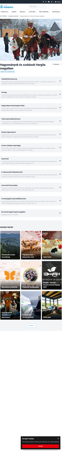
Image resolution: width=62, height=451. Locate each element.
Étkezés (22, 12)
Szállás (14, 12)
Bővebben (31, 325)
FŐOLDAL (4, 16)
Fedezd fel (4, 12)
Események (56, 12)
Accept (40, 446)
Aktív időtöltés (44, 12)
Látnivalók (32, 12)
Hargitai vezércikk (13, 16)
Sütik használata (54, 441)
